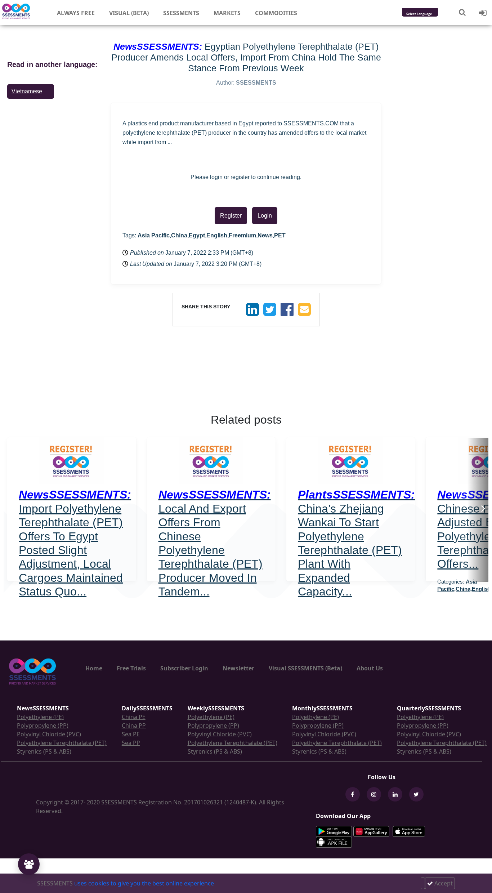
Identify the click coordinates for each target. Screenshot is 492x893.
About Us (370, 668)
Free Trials (131, 668)
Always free (76, 13)
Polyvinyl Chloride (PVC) (49, 734)
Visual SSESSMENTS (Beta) (305, 668)
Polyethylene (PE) (40, 717)
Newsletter (238, 668)
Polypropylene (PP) (42, 725)
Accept (443, 883)
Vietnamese (27, 91)
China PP (134, 725)
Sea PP (131, 743)
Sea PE (131, 734)
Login (265, 216)
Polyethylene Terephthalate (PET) (62, 743)
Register (231, 216)
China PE (134, 717)
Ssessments (181, 13)
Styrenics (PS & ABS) (44, 751)
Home (93, 668)
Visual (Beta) (129, 13)
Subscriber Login (184, 668)
